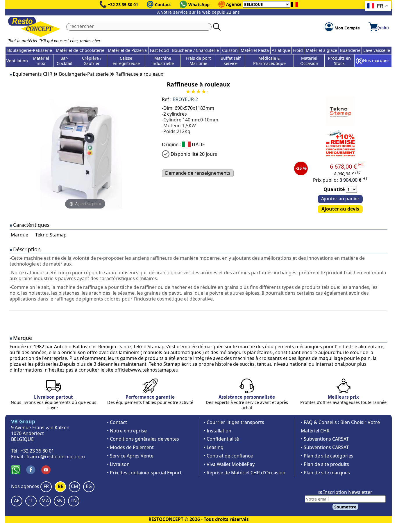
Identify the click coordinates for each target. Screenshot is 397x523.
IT (31, 500)
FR (46, 486)
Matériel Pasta (255, 50)
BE (60, 486)
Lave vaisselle (376, 50)
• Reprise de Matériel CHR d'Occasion (244, 472)
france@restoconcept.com (55, 456)
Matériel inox (41, 60)
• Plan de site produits (325, 464)
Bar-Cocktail (64, 60)
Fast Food (159, 50)
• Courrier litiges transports (234, 422)
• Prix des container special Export (144, 472)
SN (59, 500)
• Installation (217, 430)
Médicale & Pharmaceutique (269, 60)
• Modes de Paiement (130, 447)
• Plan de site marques (325, 472)
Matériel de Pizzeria (127, 50)
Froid (298, 50)
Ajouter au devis (340, 209)
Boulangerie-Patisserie (29, 50)
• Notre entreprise (127, 430)
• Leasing (213, 447)
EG (89, 486)
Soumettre (345, 507)
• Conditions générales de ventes (143, 439)
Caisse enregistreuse (126, 60)
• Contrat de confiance (228, 456)
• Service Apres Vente (130, 456)
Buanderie (350, 50)
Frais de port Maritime (198, 60)
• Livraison (118, 464)
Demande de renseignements (197, 173)
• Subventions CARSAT (325, 439)
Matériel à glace (321, 50)
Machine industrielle (162, 60)
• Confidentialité (221, 439)
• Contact (117, 422)
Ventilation (17, 60)
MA (45, 500)
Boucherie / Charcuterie (195, 50)
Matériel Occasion (309, 60)
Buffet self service (231, 60)
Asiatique (281, 50)
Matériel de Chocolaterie (80, 50)
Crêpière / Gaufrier (91, 60)
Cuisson (230, 50)
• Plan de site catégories (327, 456)
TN (74, 500)
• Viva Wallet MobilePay (229, 464)
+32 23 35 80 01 (123, 4)
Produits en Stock (339, 60)
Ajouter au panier (340, 198)
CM (74, 486)
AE (16, 500)
